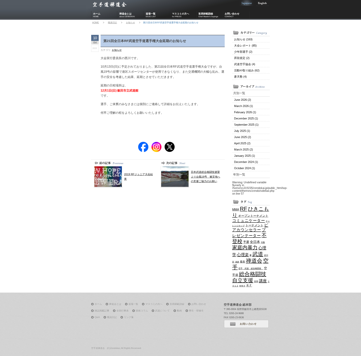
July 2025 (242, 130)
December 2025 (246, 118)
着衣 (242, 261)
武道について (162, 310)
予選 (246, 242)
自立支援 (242, 280)
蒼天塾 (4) (240, 76)
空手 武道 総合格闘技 (250, 268)
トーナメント (254, 225)
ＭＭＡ (242, 286)
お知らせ (130, 22)
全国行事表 (122, 310)
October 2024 (244, 168)
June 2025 (242, 137)
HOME (95, 22)
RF (243, 209)
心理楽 (243, 254)
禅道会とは (127, 15)
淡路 (237, 262)
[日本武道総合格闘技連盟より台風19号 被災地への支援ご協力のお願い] (206, 186)
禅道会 (254, 260)
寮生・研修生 (196, 310)
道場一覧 (151, 15)
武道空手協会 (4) (244, 64)
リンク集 (129, 317)
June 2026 (242, 99)
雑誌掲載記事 (102, 310)
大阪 (263, 242)
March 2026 (243, 106)
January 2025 (244, 155)
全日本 (255, 242)
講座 (263, 281)
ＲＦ (249, 285)
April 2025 (242, 143)
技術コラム (142, 310)
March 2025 (243, 149)
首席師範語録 (208, 15)
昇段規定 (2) (242, 58)
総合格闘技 (252, 274)
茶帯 (256, 281)
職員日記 (112, 22)
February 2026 (245, 112)
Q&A (97, 317)
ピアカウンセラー (250, 227)
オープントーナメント (253, 215)
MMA (235, 209)
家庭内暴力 (245, 247)
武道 (257, 254)
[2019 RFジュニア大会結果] (139, 186)
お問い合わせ (232, 15)
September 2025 (246, 124)
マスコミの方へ (180, 15)
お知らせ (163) (243, 39)
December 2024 (246, 161)
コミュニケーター (248, 220)
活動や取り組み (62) (246, 70)
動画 (179, 310)
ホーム (96, 15)
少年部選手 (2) (243, 51)
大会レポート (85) (245, 45)
